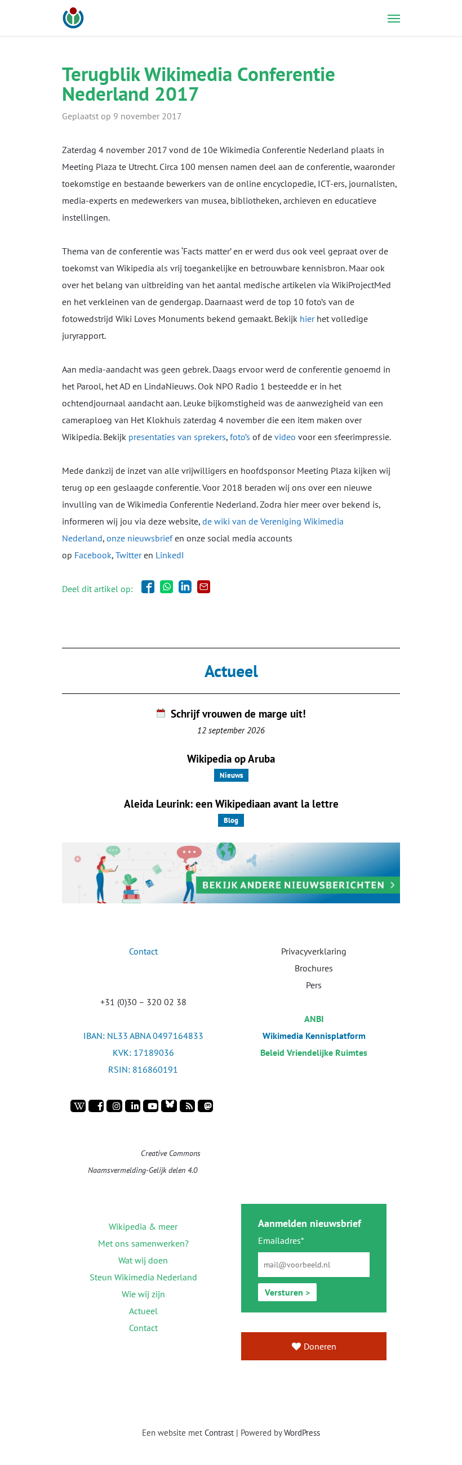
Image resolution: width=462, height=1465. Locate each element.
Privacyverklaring (313, 951)
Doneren (320, 1346)
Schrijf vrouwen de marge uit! (238, 713)
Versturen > (287, 1292)
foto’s (240, 436)
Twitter (128, 555)
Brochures (314, 968)
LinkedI (170, 555)
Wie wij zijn (143, 1294)
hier (307, 318)
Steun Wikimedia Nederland (143, 1277)
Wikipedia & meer (143, 1226)
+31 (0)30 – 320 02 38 (143, 1001)
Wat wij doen (143, 1260)
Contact (143, 1327)
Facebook (93, 555)
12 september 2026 (231, 730)
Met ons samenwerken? (143, 1243)
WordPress (302, 1432)
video (285, 436)
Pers (314, 985)
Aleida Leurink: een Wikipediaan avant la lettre (231, 803)
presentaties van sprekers (177, 436)
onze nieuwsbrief (139, 538)
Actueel (143, 1310)
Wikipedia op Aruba (231, 758)
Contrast (219, 1432)
